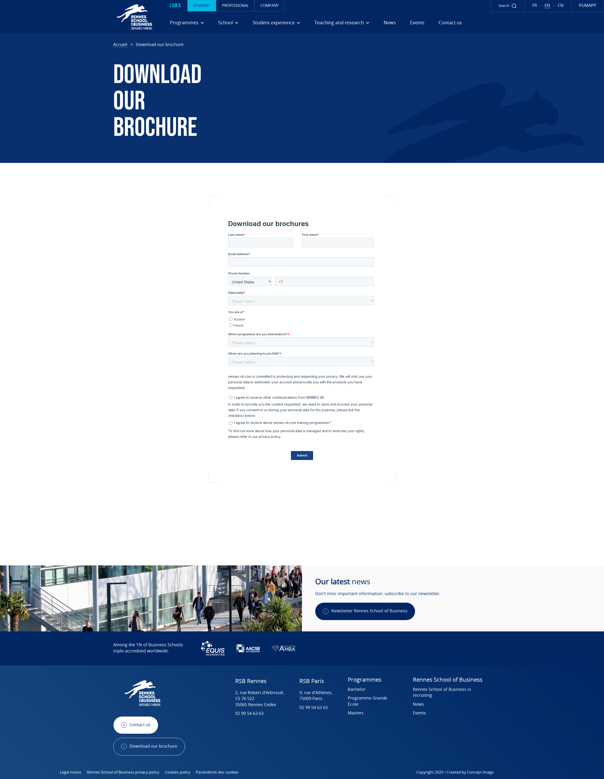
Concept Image (480, 772)
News (390, 23)
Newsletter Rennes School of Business (369, 611)
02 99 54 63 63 (249, 714)
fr (534, 6)
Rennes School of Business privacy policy (123, 772)
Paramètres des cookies (217, 772)
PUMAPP (587, 6)
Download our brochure (153, 746)
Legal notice (70, 772)
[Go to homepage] (78, 17)
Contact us (450, 23)
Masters (356, 713)
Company (269, 6)
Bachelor (356, 690)
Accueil (120, 45)
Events (417, 23)
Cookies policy (177, 772)
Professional (235, 6)
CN (561, 6)
